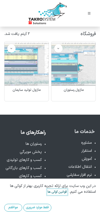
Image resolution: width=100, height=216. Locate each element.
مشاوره (86, 143)
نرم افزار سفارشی (79, 175)
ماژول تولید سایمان (26, 90)
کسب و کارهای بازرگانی (24, 168)
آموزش (87, 159)
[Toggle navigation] (89, 13)
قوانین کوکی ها (57, 191)
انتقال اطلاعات (80, 167)
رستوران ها (34, 144)
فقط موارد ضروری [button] (37, 207)
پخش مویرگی (31, 152)
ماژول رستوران (74, 90)
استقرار (86, 151)
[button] (58, 48)
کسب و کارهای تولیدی (24, 160)
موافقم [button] (13, 207)
